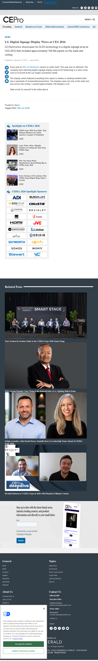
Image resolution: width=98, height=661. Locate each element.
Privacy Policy (18, 639)
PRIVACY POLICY (60, 652)
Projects (5, 575)
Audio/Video (53, 575)
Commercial (53, 569)
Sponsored (5, 582)
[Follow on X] (89, 8)
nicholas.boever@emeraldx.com (60, 615)
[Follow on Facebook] (82, 8)
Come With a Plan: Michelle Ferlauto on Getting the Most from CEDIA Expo (32, 147)
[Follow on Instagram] (92, 8)
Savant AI (18, 27)
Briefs (4, 569)
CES (24, 67)
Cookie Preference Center (23, 651)
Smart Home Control (56, 572)
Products (5, 572)
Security (51, 582)
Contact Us (53, 618)
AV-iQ (40, 2)
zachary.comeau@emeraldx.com (60, 605)
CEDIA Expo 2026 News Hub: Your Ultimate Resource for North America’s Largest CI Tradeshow (32, 132)
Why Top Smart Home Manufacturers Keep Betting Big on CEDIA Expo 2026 (32, 162)
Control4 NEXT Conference (78, 27)
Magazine (5, 603)
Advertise (30, 2)
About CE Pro (6, 600)
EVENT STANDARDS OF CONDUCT (63, 650)
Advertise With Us (8, 596)
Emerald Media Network (12, 2)
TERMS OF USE (47, 652)
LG (22, 108)
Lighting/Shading (55, 578)
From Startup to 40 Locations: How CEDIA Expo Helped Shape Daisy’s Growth (33, 177)
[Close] (44, 608)
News (7, 37)
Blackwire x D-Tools (34, 27)
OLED (27, 108)
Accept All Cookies (23, 644)
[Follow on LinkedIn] (85, 8)
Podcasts (5, 585)
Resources (5, 578)
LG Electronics (33, 67)
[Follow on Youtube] (96, 8)
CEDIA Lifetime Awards (54, 27)
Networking (53, 566)
